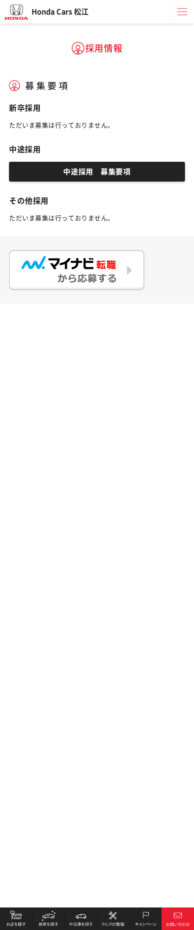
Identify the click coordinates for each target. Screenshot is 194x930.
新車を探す (48, 918)
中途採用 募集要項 (96, 171)
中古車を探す (81, 918)
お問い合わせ (178, 918)
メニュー (182, 11)
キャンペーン (145, 918)
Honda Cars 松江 (60, 11)
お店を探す (16, 918)
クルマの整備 (113, 918)
